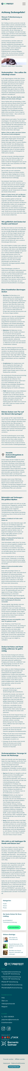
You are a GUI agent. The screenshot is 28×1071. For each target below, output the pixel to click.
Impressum (6, 1063)
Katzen (5, 905)
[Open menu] (24, 3)
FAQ (2, 998)
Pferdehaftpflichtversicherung (11, 988)
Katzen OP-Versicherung (11, 979)
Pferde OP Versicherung (9, 982)
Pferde (5, 908)
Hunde (5, 903)
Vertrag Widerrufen (14, 1066)
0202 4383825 (9, 1017)
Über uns (4, 1001)
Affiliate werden (20, 1059)
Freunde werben (8, 1059)
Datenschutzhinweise (18, 1063)
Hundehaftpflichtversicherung (11, 985)
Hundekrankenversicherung (11, 972)
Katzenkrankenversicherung (11, 977)
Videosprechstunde (8, 1004)
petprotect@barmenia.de (10, 1019)
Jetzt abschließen (14, 927)
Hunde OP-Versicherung (11, 974)
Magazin (4, 1006)
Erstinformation (6, 1022)
